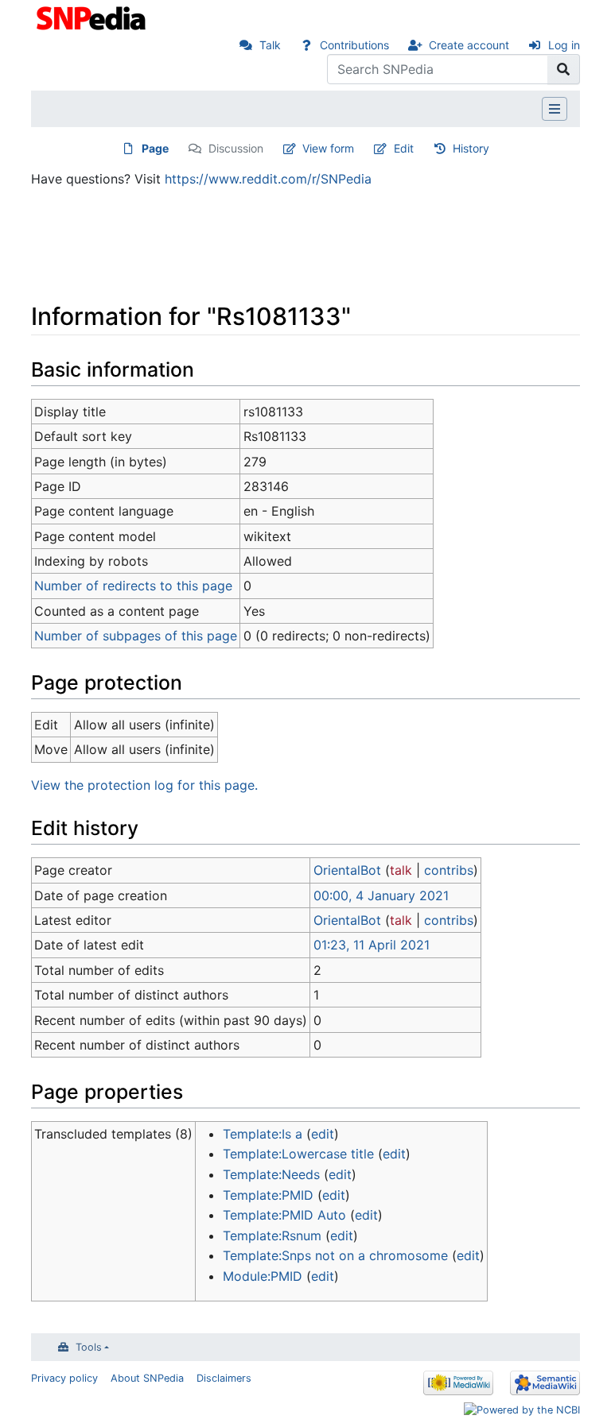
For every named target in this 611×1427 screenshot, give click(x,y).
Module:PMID (262, 1276)
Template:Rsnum (272, 1235)
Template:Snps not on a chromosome (335, 1255)
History (471, 148)
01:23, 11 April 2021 (371, 945)
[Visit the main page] (92, 17)
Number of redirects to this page (133, 586)
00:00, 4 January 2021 (381, 895)
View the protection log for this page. (144, 785)
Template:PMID (268, 1195)
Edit (404, 148)
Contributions (354, 45)
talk (401, 870)
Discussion (235, 148)
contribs (448, 870)
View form (328, 148)
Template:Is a (262, 1134)
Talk (270, 45)
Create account (469, 45)
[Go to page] (563, 69)
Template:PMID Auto (284, 1215)
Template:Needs (271, 1174)
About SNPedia (147, 1378)
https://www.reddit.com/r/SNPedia (268, 179)
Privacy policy (64, 1378)
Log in (564, 45)
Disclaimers (224, 1378)
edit (322, 1134)
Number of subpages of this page (135, 636)
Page (155, 148)
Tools (89, 1347)
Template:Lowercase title (298, 1154)
